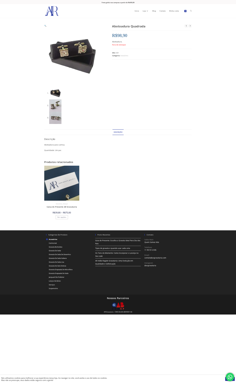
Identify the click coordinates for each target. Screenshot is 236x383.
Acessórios (124, 55)
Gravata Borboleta (55, 247)
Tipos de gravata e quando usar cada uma (112, 248)
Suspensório (53, 288)
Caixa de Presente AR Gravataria (62, 207)
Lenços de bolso (55, 281)
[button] (45, 26)
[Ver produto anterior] (186, 26)
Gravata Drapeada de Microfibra (60, 269)
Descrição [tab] (118, 132)
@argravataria (150, 265)
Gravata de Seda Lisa (56, 262)
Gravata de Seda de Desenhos (60, 254)
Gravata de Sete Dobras (57, 266)
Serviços (65, 204)
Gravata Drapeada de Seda (58, 273)
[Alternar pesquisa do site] (191, 11)
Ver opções (61, 217)
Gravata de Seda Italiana (58, 258)
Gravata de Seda (55, 250)
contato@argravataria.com (155, 258)
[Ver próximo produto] (190, 26)
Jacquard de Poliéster (56, 277)
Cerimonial (53, 243)
